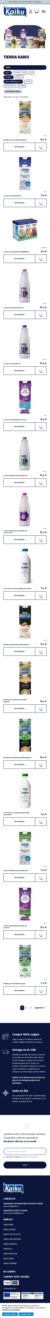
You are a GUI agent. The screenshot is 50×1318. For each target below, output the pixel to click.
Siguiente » (40, 1008)
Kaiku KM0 (8, 1224)
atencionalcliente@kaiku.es (13, 1213)
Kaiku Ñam (8, 1258)
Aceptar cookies (26, 1314)
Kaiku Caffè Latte (11, 1234)
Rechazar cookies (10, 1314)
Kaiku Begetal (10, 1244)
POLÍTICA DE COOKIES (11, 1310)
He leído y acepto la (21, 1157)
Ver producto (19, 147)
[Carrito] (36, 11)
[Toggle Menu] (43, 11)
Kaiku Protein (10, 1254)
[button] (19, 77)
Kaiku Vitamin (10, 1263)
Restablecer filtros (13, 91)
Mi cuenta (9, 1271)
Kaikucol (7, 1249)
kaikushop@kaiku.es (11, 1206)
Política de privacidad (29, 1157)
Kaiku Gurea (9, 1229)
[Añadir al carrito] (41, 147)
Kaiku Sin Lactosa (12, 1239)
